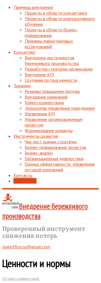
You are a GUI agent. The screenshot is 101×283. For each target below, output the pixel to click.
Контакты (22, 175)
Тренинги (22, 85)
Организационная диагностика (54, 158)
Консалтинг (24, 52)
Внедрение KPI (39, 74)
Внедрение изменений (46, 97)
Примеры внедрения (33, 7)
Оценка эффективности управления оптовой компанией (60, 166)
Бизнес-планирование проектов (55, 147)
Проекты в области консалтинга (56, 13)
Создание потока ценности (51, 80)
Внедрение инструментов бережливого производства (52, 60)
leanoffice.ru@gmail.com (26, 246)
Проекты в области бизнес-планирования (51, 32)
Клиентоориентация (44, 102)
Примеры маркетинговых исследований (49, 43)
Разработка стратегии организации (59, 69)
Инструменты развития (35, 136)
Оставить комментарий (20, 279)
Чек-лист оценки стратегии (51, 141)
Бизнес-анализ (39, 153)
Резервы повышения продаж (52, 91)
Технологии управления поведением (60, 108)
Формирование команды (49, 130)
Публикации (24, 181)
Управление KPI (40, 113)
